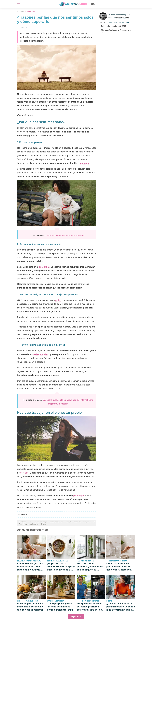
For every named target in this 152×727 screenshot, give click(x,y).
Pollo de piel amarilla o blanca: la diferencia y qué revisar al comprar (30, 606)
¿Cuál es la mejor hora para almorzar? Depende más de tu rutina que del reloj (120, 606)
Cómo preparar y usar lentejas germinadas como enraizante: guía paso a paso (60, 606)
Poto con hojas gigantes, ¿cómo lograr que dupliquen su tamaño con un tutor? (90, 566)
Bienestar (20, 11)
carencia (24, 473)
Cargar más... (76, 616)
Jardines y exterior (85, 561)
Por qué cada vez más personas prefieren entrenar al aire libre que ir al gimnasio (91, 606)
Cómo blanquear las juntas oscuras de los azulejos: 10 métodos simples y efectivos (118, 566)
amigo (58, 300)
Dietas (109, 601)
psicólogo (78, 495)
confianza (44, 267)
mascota (84, 163)
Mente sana (30, 11)
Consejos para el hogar (57, 561)
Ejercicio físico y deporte (88, 601)
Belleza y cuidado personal (29, 561)
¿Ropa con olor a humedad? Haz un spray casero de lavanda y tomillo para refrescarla (61, 566)
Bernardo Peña (122, 18)
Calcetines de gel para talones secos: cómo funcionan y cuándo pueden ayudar (30, 566)
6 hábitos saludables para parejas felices (65, 235)
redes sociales (40, 354)
